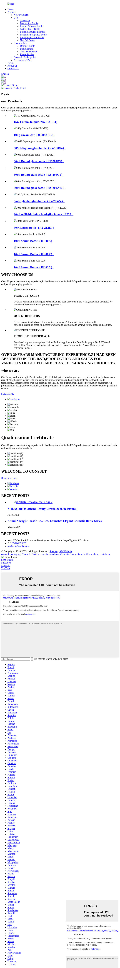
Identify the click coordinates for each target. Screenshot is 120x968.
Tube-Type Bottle (28, 51)
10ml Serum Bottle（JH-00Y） (34, 254)
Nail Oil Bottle (27, 40)
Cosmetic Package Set (25, 57)
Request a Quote (9, 478)
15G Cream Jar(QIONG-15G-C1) (35, 122)
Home (11, 9)
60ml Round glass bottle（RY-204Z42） (39, 187)
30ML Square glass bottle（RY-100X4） (40, 148)
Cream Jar (25, 20)
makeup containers (100, 554)
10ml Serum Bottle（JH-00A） (34, 241)
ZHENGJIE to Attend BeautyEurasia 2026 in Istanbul (42, 508)
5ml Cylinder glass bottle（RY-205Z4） (39, 201)
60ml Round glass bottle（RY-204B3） (39, 161)
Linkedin (5, 565)
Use (16, 17)
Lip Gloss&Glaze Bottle (32, 37)
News (10, 63)
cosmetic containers (49, 554)
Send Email (7, 559)
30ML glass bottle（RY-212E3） (34, 227)
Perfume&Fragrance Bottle (33, 34)
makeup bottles (82, 554)
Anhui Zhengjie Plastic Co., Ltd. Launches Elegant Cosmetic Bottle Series (55, 521)
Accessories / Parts (23, 60)
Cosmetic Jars (67, 554)
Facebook (6, 562)
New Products (21, 14)
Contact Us (13, 68)
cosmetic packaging (11, 554)
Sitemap (54, 551)
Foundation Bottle (29, 23)
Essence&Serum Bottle (31, 26)
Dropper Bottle (27, 46)
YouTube (5, 568)
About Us (12, 65)
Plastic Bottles (27, 54)
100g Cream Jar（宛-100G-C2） (35, 135)
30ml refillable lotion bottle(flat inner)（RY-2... (43, 214)
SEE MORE (7, 393)
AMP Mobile (65, 551)
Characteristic (20, 43)
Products (12, 12)
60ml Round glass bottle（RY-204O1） (39, 174)
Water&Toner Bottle (30, 29)
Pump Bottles (26, 48)
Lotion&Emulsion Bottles (32, 31)
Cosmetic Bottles (30, 554)
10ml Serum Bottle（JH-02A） (34, 267)
